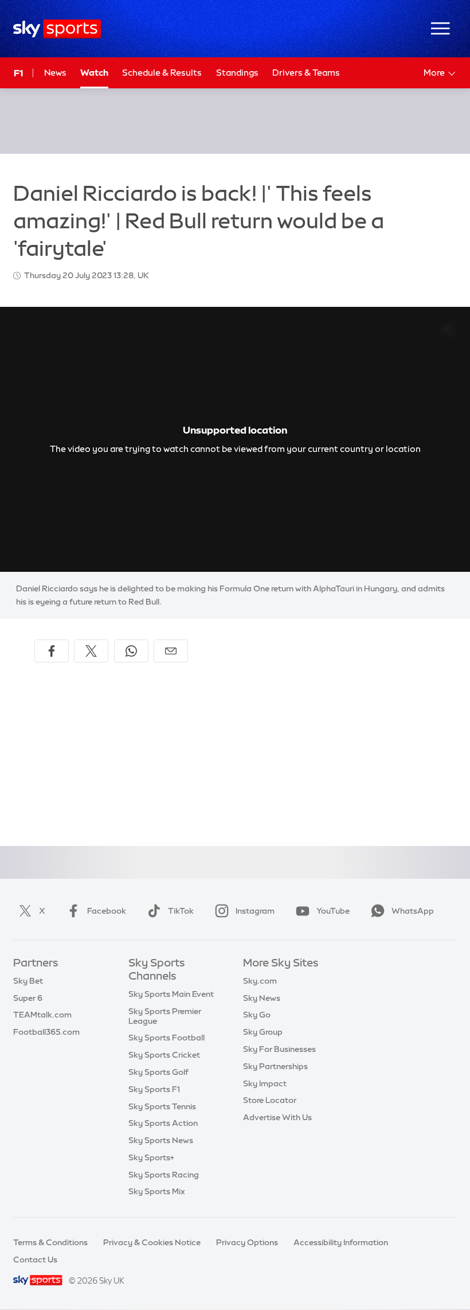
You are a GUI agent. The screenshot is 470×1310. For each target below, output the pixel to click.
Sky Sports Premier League (164, 1016)
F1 (18, 72)
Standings (237, 72)
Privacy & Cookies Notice (152, 1242)
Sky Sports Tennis (162, 1106)
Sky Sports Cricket (164, 1055)
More (434, 72)
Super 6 (27, 998)
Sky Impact (265, 1083)
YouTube (333, 911)
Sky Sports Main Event (171, 994)
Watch (94, 72)
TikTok (181, 911)
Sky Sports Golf (158, 1072)
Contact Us (35, 1260)
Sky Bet (28, 981)
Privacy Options (247, 1242)
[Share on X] (91, 651)
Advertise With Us (277, 1117)
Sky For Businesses (279, 1049)
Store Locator (269, 1100)
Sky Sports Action (163, 1123)
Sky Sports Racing (163, 1175)
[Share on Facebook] (51, 651)
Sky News (261, 998)
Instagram (255, 911)
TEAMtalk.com (42, 1015)
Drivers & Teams (306, 72)
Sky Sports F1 (154, 1089)
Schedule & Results (162, 72)
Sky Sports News (160, 1140)
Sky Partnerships (275, 1066)
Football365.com (46, 1032)
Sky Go (257, 1015)
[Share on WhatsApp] (131, 651)
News (55, 72)
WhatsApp (412, 911)
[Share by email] (171, 651)
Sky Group (263, 1032)
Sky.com (260, 981)
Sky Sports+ (151, 1157)
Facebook (106, 911)
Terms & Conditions (50, 1242)
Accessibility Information (340, 1242)
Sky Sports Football (166, 1038)
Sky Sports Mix (156, 1191)
